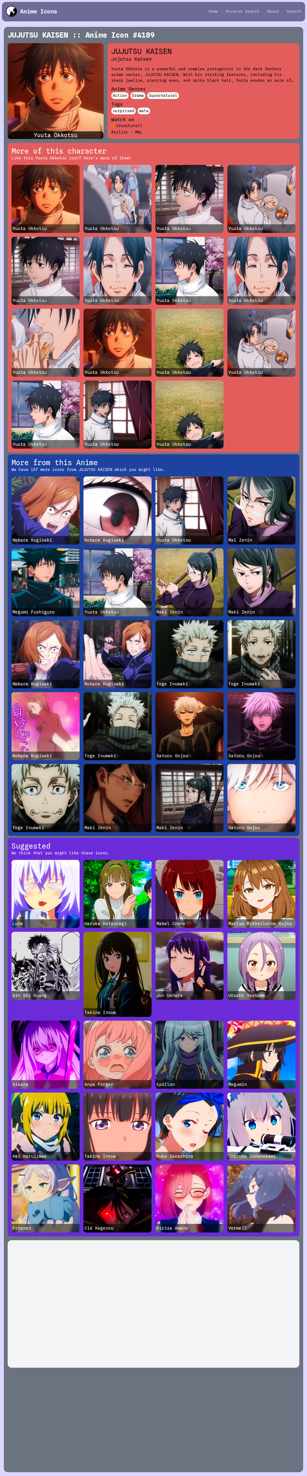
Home (213, 11)
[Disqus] (153, 1304)
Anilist (119, 132)
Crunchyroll (129, 125)
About (273, 11)
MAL (138, 132)
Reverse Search (243, 11)
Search (294, 11)
